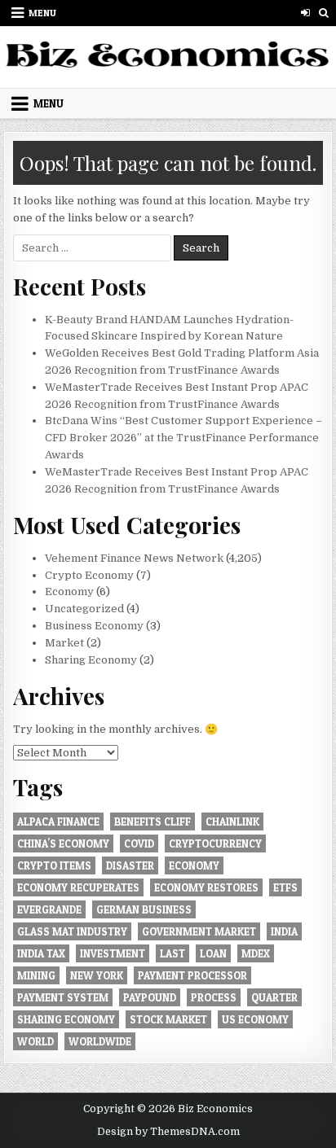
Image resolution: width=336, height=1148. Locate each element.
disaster (130, 865)
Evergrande (49, 909)
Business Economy (94, 626)
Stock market (168, 1019)
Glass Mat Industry (72, 931)
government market (199, 931)
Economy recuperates (78, 887)
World (35, 1041)
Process (214, 997)
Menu (42, 13)
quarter (274, 997)
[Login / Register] (305, 12)
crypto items (54, 865)
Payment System (62, 997)
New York (96, 975)
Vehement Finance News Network (134, 558)
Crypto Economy (89, 575)
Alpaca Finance (58, 821)
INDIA (284, 931)
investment (112, 953)
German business (144, 909)
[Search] (324, 12)
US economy (255, 1019)
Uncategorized (84, 608)
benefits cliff (152, 821)
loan (213, 953)
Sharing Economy (91, 660)
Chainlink (232, 821)
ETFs (285, 887)
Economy (69, 591)
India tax (41, 953)
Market (64, 643)
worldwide (100, 1041)
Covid (139, 843)
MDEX (255, 953)
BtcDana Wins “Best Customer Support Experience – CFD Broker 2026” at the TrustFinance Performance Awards (183, 437)
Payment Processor (192, 975)
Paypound (149, 997)
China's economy (63, 843)
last (172, 953)
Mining (36, 975)
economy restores (206, 887)
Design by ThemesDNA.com (168, 1131)
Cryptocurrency (215, 843)
